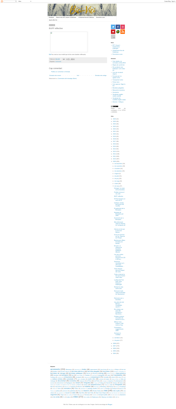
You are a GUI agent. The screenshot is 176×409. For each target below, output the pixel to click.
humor (85, 384)
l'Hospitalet (118, 384)
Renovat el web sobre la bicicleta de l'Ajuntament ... (119, 293)
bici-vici (123, 369)
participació (83, 388)
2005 (114, 351)
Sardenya (122, 392)
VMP (116, 397)
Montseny (103, 386)
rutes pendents (59, 392)
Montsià (111, 386)
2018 (114, 139)
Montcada (96, 386)
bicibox (55, 371)
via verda (56, 397)
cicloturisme (68, 377)
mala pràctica (58, 386)
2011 (114, 156)
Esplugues (69, 383)
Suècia (75, 394)
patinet (101, 388)
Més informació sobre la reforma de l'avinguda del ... (119, 224)
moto (117, 386)
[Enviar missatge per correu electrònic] (63, 59)
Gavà (121, 383)
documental (62, 381)
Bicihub (95, 373)
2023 (114, 126)
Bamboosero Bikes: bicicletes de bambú (119, 242)
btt (72, 375)
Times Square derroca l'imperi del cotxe (119, 270)
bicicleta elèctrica (78, 371)
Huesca (79, 384)
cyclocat (101, 379)
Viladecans (95, 397)
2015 (114, 146)
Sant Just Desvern (113, 392)
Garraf (108, 383)
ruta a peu (116, 391)
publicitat (72, 391)
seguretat (53, 395)
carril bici (94, 375)
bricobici (56, 375)
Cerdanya (52, 377)
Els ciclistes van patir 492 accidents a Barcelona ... (118, 312)
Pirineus (52, 390)
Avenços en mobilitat (117, 333)
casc (109, 375)
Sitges (62, 394)
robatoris (86, 391)
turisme (116, 394)
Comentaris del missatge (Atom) (67, 78)
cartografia (101, 375)
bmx (113, 373)
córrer (113, 377)
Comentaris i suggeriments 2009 (118, 329)
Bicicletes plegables (118, 88)
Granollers (58, 384)
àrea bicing (103, 369)
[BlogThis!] (68, 59)
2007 (114, 346)
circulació (78, 377)
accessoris (58, 61)
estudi (78, 383)
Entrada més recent (55, 75)
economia (72, 381)
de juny (116, 178)
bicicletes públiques (76, 373)
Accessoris (116, 92)
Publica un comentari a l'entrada (60, 71)
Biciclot (88, 373)
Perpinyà (114, 388)
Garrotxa (115, 383)
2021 (114, 131)
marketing (73, 386)
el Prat (89, 381)
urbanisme (122, 394)
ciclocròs (60, 377)
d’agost (116, 173)
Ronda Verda (96, 391)
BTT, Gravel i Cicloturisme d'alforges (116, 46)
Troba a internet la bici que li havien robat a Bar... (119, 276)
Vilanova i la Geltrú (106, 397)
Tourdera (94, 394)
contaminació (95, 377)
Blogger (110, 404)
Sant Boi (81, 393)
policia (58, 391)
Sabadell (67, 393)
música (54, 388)
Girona (51, 384)
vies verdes (87, 397)
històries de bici (65, 384)
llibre (51, 386)
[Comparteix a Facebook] (72, 59)
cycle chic (91, 379)
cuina (124, 377)
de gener (117, 340)
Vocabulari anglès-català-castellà (118, 95)
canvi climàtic (80, 375)
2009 (114, 161)
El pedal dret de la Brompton (119, 209)
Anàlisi (84, 369)
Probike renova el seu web (119, 192)
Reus (79, 391)
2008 (114, 343)
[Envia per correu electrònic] (67, 59)
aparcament (93, 369)
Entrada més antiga (100, 75)
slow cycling (69, 394)
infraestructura (96, 384)
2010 (114, 159)
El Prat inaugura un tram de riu (119, 199)
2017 (114, 141)
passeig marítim (92, 388)
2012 (114, 154)
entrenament (119, 381)
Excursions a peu (100, 17)
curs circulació (81, 379)
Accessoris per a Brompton (119, 218)
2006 (114, 348)
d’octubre (117, 168)
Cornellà (105, 377)
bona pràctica (121, 373)
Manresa (66, 386)
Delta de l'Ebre (115, 379)
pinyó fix (121, 388)
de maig (117, 181)
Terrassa (86, 394)
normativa (67, 388)
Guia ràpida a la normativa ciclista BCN (119, 62)
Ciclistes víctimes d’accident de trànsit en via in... (119, 318)
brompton (65, 375)
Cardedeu (87, 375)
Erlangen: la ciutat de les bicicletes (119, 188)
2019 (114, 136)
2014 (114, 149)
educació (82, 381)
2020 (114, 134)
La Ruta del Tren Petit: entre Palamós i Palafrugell (119, 282)
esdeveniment (60, 383)
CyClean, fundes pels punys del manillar (119, 204)
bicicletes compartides (119, 371)
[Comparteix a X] (70, 59)
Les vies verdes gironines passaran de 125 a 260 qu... (119, 257)
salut (73, 393)
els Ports (96, 381)
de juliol (116, 176)
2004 (114, 353)
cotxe (119, 377)
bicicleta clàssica (65, 371)
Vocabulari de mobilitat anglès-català (119, 98)
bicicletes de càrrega (57, 373)
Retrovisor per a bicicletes (118, 298)
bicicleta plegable (93, 371)
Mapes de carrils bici (118, 65)
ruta (105, 390)
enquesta (110, 381)
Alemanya (69, 369)
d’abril (116, 183)
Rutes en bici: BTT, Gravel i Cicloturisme (66, 17)
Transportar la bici (118, 80)
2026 (114, 119)
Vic (64, 397)
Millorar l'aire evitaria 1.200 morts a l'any (118, 323)
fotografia (87, 383)
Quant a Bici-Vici (53, 20)
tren (111, 394)
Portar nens (116, 82)
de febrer (117, 337)
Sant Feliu (90, 393)
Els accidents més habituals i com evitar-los (119, 68)
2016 (114, 144)
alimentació (77, 369)
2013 (114, 151)
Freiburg (101, 383)
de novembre (118, 166)
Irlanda (106, 384)
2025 (114, 121)
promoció (65, 391)
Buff (50, 54)
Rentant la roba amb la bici (118, 287)
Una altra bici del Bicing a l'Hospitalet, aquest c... (119, 304)
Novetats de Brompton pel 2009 (118, 214)
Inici (78, 75)
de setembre (118, 171)
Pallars (76, 388)
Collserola (86, 377)
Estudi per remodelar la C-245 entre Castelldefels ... (119, 264)
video (68, 397)
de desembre (118, 163)
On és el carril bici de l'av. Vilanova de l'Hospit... (119, 236)
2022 (114, 129)
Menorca (80, 386)
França (95, 382)
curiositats (70, 379)
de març (117, 186)
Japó (111, 384)
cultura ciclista (57, 379)
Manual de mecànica (119, 90)
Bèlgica (117, 369)
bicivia (108, 373)
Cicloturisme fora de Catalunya (86, 17)
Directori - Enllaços (118, 102)
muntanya (123, 386)
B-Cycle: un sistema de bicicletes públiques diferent (118, 249)
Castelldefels (117, 375)
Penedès (107, 388)
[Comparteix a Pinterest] (74, 59)
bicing (101, 373)
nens (59, 388)
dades (107, 379)
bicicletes (106, 371)
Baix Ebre (111, 369)
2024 (114, 124)
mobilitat (87, 386)
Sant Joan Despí (101, 393)
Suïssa (80, 394)
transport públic (102, 394)
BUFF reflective (118, 196)
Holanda (73, 384)
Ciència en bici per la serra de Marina (119, 230)
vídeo (75, 397)
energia (104, 381)
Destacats (51, 17)
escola (52, 383)
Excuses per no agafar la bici (117, 76)
